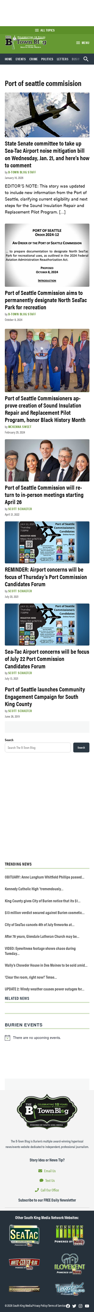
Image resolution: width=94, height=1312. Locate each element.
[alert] (47, 1038)
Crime (33, 58)
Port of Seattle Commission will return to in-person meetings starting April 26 (44, 494)
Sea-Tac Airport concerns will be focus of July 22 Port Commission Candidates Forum (47, 658)
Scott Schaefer (20, 508)
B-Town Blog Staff (22, 172)
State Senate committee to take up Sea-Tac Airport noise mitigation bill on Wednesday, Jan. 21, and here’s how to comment (47, 154)
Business (78, 58)
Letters (62, 58)
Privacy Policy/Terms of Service (49, 1305)
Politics (47, 58)
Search (9, 739)
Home (9, 58)
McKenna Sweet (20, 426)
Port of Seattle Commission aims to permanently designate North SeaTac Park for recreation (46, 299)
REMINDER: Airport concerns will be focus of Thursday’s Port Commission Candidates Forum (46, 576)
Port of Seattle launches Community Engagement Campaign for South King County (45, 696)
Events (21, 58)
